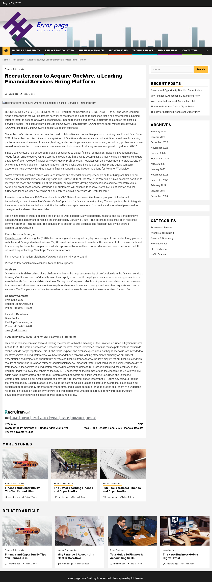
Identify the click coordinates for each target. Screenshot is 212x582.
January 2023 (158, 169)
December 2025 (159, 142)
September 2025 (160, 158)
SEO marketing (118, 50)
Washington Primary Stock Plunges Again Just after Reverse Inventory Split (36, 428)
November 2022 (159, 174)
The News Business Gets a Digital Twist (172, 106)
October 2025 (158, 153)
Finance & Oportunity (26, 50)
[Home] (6, 51)
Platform (65, 418)
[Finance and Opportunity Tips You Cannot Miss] (25, 464)
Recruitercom (78, 418)
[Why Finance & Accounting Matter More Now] (80, 531)
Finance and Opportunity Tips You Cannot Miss (22, 489)
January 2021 (158, 190)
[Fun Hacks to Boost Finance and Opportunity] (123, 464)
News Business (168, 50)
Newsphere (120, 578)
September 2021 (160, 179)
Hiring (35, 418)
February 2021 (158, 185)
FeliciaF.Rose (29, 94)
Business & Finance (91, 50)
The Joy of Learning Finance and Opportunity (73, 489)
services (91, 418)
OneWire (54, 418)
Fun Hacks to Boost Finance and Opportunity (122, 489)
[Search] (207, 50)
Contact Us (190, 50)
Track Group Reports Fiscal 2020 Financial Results (112, 426)
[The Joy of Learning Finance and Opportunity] (74, 464)
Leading (44, 418)
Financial (25, 418)
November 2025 (159, 147)
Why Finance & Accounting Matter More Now (175, 95)
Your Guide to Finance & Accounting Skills (173, 101)
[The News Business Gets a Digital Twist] (185, 531)
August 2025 (157, 163)
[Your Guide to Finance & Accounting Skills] (132, 531)
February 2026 (158, 131)
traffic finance (142, 50)
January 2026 (158, 136)
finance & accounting (59, 50)
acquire (15, 418)
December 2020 (159, 196)
